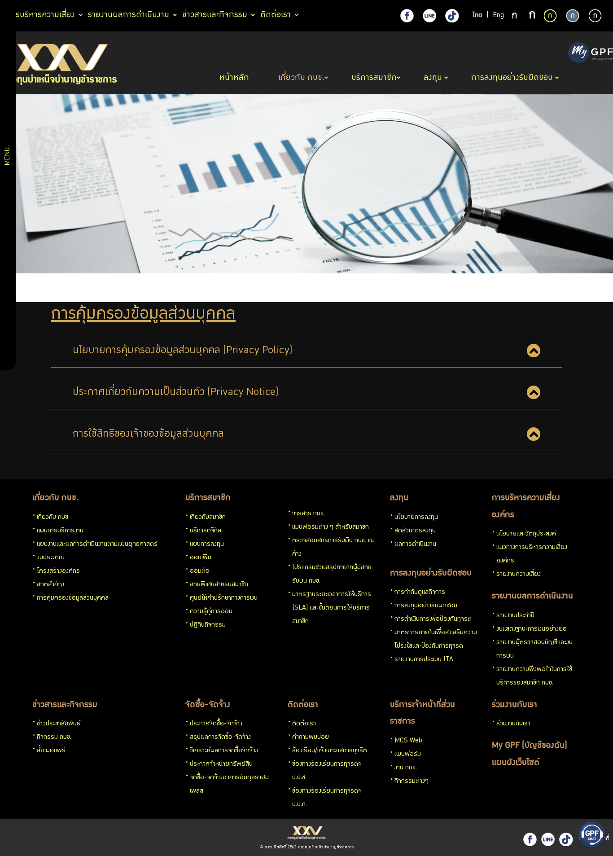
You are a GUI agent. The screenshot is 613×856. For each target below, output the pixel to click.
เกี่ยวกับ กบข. (55, 498)
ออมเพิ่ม (200, 558)
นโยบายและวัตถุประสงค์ (526, 534)
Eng (498, 15)
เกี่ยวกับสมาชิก (208, 517)
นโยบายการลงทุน (416, 517)
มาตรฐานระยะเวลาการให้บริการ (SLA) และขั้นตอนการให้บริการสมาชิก (331, 608)
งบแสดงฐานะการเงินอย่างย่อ (531, 629)
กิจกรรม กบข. (54, 737)
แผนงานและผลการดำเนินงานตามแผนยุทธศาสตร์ (97, 544)
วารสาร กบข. (308, 514)
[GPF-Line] (429, 15)
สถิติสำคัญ (50, 585)
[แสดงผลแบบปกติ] (573, 15)
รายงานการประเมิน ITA (423, 660)
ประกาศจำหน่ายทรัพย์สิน (221, 764)
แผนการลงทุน (207, 544)
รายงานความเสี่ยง (518, 574)
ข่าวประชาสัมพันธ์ (58, 724)
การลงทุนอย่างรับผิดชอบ (431, 574)
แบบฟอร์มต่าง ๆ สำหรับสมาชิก (330, 527)
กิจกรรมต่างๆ (411, 781)
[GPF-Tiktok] (452, 15)
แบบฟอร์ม (407, 754)
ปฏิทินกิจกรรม (208, 625)
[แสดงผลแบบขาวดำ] (595, 15)
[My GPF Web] (590, 53)
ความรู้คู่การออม (211, 612)
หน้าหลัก (235, 78)
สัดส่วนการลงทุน (415, 531)
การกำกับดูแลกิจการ (419, 592)
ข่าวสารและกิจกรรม (64, 705)
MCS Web (408, 741)
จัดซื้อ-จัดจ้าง (207, 705)
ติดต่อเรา (303, 705)
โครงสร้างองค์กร (58, 571)
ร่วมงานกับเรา (514, 705)
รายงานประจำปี (515, 616)
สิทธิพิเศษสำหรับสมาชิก (219, 585)
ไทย (477, 15)
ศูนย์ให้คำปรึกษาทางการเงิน (224, 598)
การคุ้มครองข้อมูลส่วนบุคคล (73, 598)
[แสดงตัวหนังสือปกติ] (515, 16)
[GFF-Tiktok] (566, 839)
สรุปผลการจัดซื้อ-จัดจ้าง (220, 737)
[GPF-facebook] (407, 15)
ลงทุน (399, 498)
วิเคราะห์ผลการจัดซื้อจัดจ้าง (224, 751)
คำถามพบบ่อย (310, 737)
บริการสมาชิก (208, 498)
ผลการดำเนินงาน (415, 544)
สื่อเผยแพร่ (51, 751)
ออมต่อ (200, 571)
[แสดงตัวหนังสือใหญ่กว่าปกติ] (532, 16)
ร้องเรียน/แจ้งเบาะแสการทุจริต (329, 751)
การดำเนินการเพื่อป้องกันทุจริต (433, 619)
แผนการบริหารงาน (60, 531)
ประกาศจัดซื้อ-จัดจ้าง (216, 724)
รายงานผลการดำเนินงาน (532, 596)
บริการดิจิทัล (205, 531)
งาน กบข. (405, 768)
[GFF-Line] (548, 839)
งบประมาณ (51, 558)
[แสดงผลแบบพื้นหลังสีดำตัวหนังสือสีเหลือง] (550, 15)
